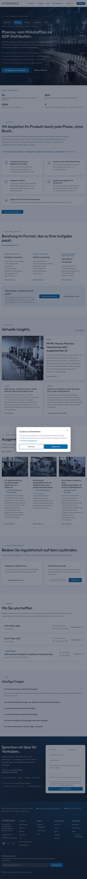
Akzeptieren (55, 447)
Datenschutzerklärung (29, 440)
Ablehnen (31, 447)
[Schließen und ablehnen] (67, 430)
